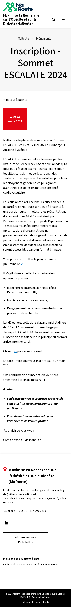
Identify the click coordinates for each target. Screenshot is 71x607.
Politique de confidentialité (35, 602)
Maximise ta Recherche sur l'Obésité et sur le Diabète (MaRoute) (21, 19)
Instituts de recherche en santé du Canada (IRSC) (31, 564)
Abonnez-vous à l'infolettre (25, 539)
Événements (43, 39)
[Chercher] (53, 19)
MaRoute (23, 39)
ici (22, 264)
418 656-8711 (23, 511)
